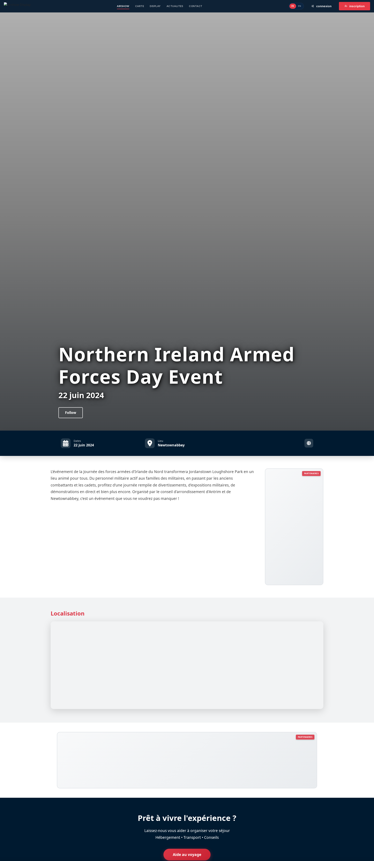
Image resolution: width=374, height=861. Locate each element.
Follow (70, 412)
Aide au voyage (187, 854)
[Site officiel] (308, 443)
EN (299, 6)
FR (292, 6)
